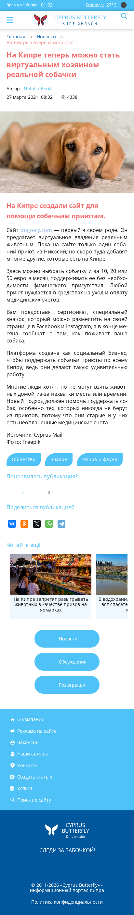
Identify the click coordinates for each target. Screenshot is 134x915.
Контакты (28, 765)
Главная (16, 36)
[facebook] (30, 864)
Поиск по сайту (34, 800)
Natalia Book (36, 88)
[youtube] (104, 864)
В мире (58, 459)
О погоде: (95, 4)
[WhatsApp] (49, 523)
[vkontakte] (90, 864)
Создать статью (34, 777)
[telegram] (75, 864)
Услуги (24, 788)
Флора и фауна (99, 459)
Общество (23, 459)
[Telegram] (61, 523)
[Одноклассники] (24, 523)
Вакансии (28, 742)
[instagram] (45, 864)
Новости (46, 36)
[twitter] (60, 864)
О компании (31, 719)
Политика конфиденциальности (67, 902)
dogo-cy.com (36, 230)
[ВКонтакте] (12, 523)
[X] (36, 523)
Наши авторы (32, 754)
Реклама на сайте (37, 731)
